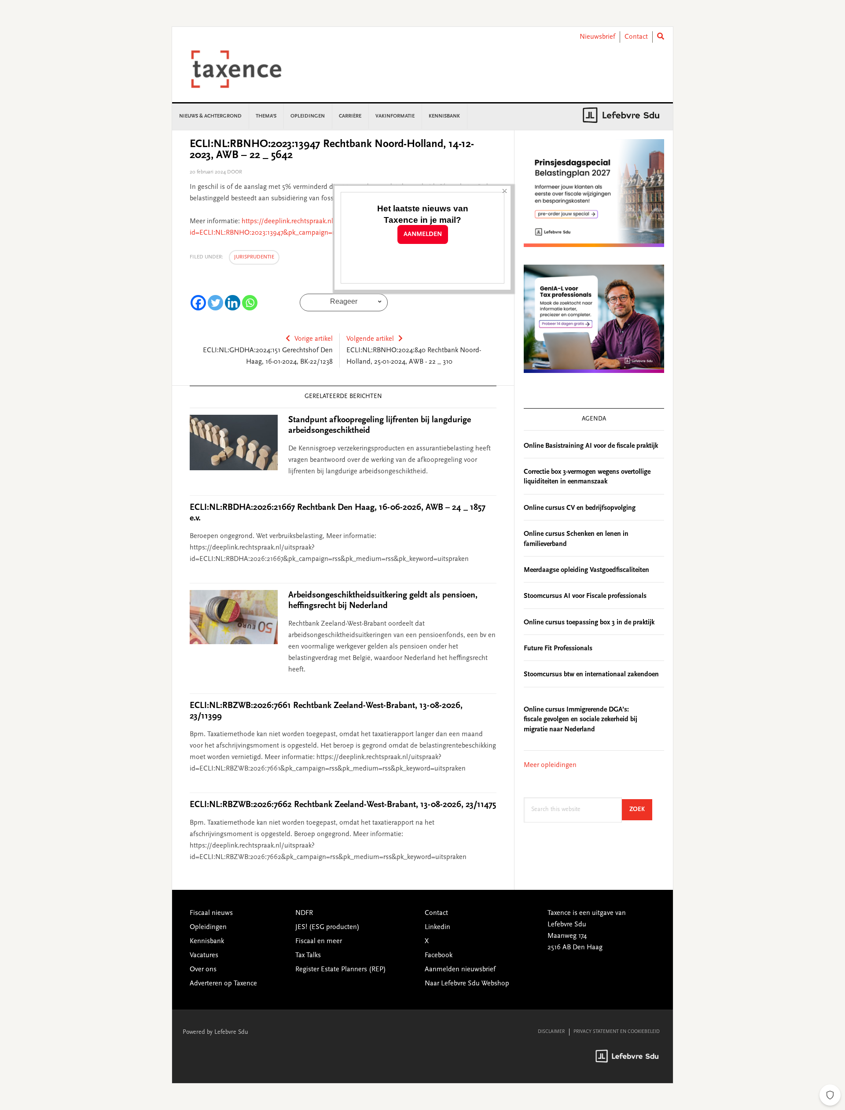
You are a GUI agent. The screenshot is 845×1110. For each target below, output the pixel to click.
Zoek (640, 809)
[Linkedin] (232, 302)
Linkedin (437, 927)
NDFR (304, 913)
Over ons (203, 969)
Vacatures (204, 955)
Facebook (438, 955)
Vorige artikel (313, 339)
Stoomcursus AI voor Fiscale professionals (585, 596)
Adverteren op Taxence (223, 983)
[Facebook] (198, 302)
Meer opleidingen (550, 765)
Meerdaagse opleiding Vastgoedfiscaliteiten (586, 570)
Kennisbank (207, 941)
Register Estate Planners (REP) (340, 969)
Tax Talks (308, 955)
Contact (636, 37)
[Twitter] (215, 302)
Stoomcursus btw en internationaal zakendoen (591, 674)
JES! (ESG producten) (327, 927)
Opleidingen (208, 927)
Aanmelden (423, 234)
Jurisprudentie (254, 257)
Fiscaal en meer (318, 941)
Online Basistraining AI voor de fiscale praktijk (591, 446)
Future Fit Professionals (558, 648)
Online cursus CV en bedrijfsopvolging (580, 508)
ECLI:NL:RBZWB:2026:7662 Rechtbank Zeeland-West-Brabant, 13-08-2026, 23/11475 (343, 804)
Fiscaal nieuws (211, 913)
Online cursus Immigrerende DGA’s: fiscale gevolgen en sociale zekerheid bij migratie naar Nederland (580, 719)
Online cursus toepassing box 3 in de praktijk (589, 622)
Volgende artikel (370, 339)
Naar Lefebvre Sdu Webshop (467, 983)
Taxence (247, 69)
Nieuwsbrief (597, 37)
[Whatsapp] (249, 302)
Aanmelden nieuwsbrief (460, 969)
